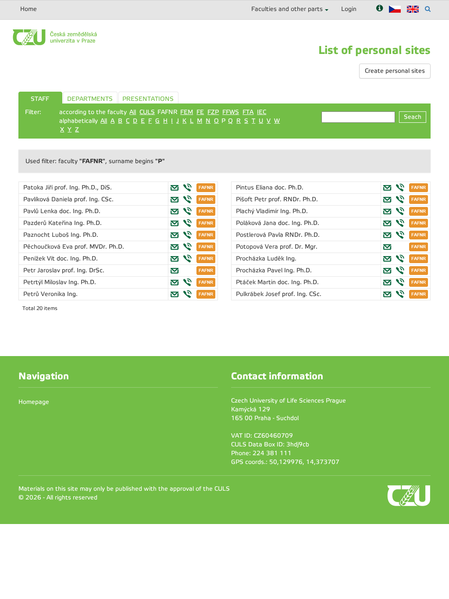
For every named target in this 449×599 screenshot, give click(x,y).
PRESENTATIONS (148, 99)
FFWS (230, 112)
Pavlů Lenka (41, 211)
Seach (412, 117)
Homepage (33, 402)
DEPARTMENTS (90, 99)
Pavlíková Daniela (48, 199)
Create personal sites (395, 71)
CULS (147, 112)
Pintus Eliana (255, 187)
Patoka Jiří (38, 187)
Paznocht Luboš (47, 235)
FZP (213, 112)
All (132, 112)
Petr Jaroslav (42, 270)
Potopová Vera (258, 246)
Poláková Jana (257, 223)
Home (28, 9)
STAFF (40, 99)
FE (200, 112)
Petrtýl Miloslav (45, 282)
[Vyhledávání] (428, 9)
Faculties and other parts (287, 9)
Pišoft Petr (252, 199)
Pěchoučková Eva (49, 246)
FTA (247, 112)
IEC (261, 112)
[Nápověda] (379, 9)
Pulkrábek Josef (259, 294)
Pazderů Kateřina (48, 223)
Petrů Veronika (45, 294)
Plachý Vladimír (258, 211)
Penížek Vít (40, 258)
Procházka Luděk (261, 258)
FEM (186, 112)
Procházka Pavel (260, 270)
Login (348, 9)
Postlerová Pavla (260, 235)
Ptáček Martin (257, 282)
